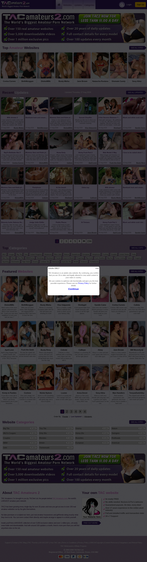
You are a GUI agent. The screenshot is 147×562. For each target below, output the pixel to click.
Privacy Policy (83, 283)
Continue (73, 289)
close (97, 268)
